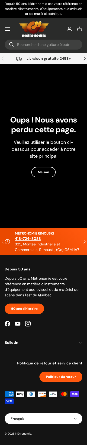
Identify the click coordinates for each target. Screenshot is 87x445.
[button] (79, 29)
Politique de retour (61, 377)
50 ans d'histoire (24, 309)
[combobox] (43, 45)
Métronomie (23, 434)
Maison (43, 172)
